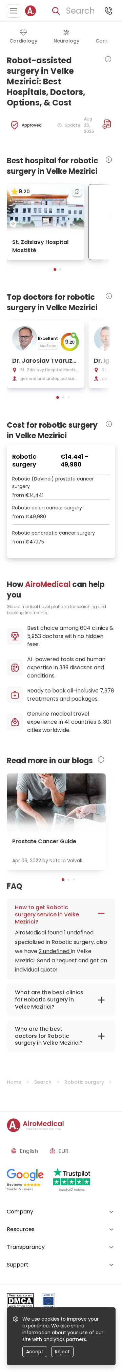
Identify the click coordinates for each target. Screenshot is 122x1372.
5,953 (34, 636)
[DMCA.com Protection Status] (20, 1302)
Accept (34, 1351)
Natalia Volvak (65, 860)
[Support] (108, 11)
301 (107, 722)
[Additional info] (106, 124)
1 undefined (79, 932)
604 (85, 628)
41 (67, 722)
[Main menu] (13, 11)
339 (63, 667)
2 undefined (55, 951)
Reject (62, 1351)
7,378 (107, 691)
